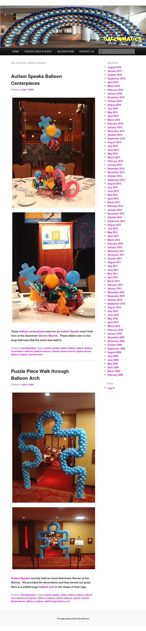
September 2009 (116, 348)
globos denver (84, 351)
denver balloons (64, 598)
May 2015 (113, 112)
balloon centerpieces (32, 331)
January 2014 (115, 164)
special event (36, 354)
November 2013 (116, 172)
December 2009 (116, 337)
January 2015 (115, 127)
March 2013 (114, 202)
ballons (71, 348)
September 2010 (116, 303)
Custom (55, 351)
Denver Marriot (48, 336)
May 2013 (113, 194)
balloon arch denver (27, 598)
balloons (29, 351)
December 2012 (116, 213)
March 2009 (114, 371)
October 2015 (115, 101)
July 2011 (113, 266)
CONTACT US (86, 51)
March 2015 (114, 119)
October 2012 (115, 217)
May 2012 (113, 232)
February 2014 (115, 161)
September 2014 (116, 138)
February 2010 (115, 329)
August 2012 (114, 224)
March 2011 (114, 281)
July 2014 (113, 146)
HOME (15, 51)
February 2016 (115, 89)
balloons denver (42, 351)
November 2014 (116, 131)
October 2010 (115, 299)
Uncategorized (28, 348)
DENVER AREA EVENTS (38, 51)
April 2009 (113, 367)
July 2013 (113, 187)
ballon (64, 348)
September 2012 (116, 221)
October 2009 (115, 344)
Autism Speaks (70, 331)
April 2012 (113, 236)
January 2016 (115, 93)
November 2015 (116, 97)
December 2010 (116, 292)
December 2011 (116, 251)
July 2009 (113, 356)
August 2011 (114, 262)
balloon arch (46, 587)
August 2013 (114, 183)
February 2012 (115, 243)
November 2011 (116, 254)
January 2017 (115, 71)
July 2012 (113, 228)
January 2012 (115, 247)
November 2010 (116, 296)
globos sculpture (19, 354)
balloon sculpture (46, 598)
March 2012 (114, 239)
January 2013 (115, 209)
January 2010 (115, 333)
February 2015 (115, 123)
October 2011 (115, 258)
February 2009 (115, 374)
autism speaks (52, 348)
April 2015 (113, 116)
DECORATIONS (65, 51)
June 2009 (113, 359)
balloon (80, 348)
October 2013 (115, 176)
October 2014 (115, 134)
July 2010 (113, 311)
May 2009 (113, 363)
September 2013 (116, 179)
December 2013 (116, 168)
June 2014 (113, 149)
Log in (111, 388)
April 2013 (113, 198)
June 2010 (113, 314)
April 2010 (113, 322)
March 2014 (114, 157)
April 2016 (113, 82)
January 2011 (115, 288)
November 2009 (116, 341)
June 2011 (113, 269)
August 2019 (114, 67)
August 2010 (114, 307)
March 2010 (114, 326)
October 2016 (115, 74)
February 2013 (115, 206)
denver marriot (68, 351)
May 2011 (113, 273)
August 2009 (114, 352)
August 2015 (114, 104)
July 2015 (113, 108)
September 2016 (116, 78)
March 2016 (114, 86)
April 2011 (113, 277)
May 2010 (113, 318)
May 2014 (113, 153)
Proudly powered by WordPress (73, 618)
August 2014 (114, 142)
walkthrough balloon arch (57, 601)
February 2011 (115, 284)
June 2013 (113, 191)
